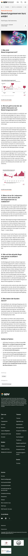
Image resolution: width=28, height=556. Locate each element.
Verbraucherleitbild (6, 482)
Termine (18, 463)
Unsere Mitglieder (5, 430)
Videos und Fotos (5, 449)
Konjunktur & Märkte (21, 430)
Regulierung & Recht (21, 443)
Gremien (3, 424)
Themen (18, 418)
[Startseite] (3, 7)
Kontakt (3, 437)
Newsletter (4, 496)
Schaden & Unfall (20, 449)
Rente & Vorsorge (6, 384)
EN (18, 2)
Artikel (4, 376)
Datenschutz (4, 529)
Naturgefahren (20, 427)
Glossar (3, 499)
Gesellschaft (19, 424)
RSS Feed (3, 506)
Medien (3, 446)
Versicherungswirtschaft (21, 453)
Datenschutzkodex (6, 485)
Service (3, 476)
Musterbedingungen (6, 479)
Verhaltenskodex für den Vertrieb (6, 489)
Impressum (3, 525)
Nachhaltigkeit (19, 437)
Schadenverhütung (5, 493)
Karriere (3, 427)
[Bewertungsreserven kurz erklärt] (7, 2)
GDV (2, 418)
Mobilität (18, 434)
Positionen (18, 440)
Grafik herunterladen (6, 100)
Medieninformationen (6, 452)
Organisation (4, 421)
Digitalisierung (19, 421)
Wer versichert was (6, 502)
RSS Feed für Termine (6, 509)
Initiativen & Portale (6, 434)
